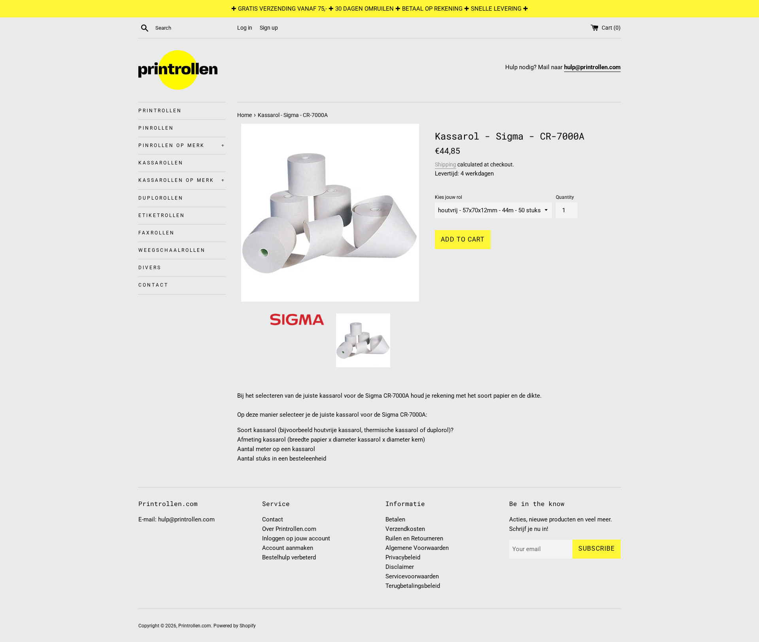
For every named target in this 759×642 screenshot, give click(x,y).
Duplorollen (160, 198)
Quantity (565, 197)
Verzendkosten (405, 528)
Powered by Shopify (234, 626)
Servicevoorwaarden (412, 576)
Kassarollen (160, 163)
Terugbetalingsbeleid (412, 585)
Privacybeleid (402, 557)
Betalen (395, 519)
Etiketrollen (161, 215)
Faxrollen (156, 233)
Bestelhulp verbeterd (289, 557)
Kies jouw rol (448, 197)
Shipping (445, 164)
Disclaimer (399, 566)
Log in (244, 28)
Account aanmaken (287, 547)
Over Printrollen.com (289, 528)
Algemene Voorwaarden (417, 547)
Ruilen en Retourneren (414, 538)
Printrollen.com (194, 626)
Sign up (269, 28)
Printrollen (160, 110)
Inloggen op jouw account (296, 538)
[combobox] (194, 28)
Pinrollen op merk (181, 145)
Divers (149, 267)
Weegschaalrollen (172, 250)
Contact (153, 285)
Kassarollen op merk (181, 180)
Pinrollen (156, 128)
